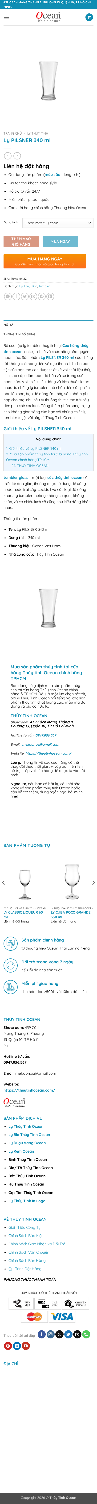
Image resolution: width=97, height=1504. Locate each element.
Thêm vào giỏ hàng (21, 241)
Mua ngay (60, 241)
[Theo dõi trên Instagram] (51, 1334)
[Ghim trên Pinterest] (42, 296)
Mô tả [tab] (8, 324)
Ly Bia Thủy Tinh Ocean (29, 1134)
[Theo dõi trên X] (59, 1334)
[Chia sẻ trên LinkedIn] (50, 296)
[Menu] (6, 17)
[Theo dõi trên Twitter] (68, 1334)
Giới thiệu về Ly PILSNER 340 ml (33, 448)
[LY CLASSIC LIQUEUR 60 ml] (25, 878)
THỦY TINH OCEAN (30, 465)
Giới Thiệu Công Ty (24, 1227)
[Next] (93, 892)
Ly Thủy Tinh (37, 133)
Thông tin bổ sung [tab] (19, 334)
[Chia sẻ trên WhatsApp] (8, 296)
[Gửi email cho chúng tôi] (77, 1334)
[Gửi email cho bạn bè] (33, 296)
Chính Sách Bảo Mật (25, 1235)
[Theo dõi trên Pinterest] (8, 1346)
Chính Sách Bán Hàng (27, 1260)
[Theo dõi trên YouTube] (26, 1346)
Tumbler (44, 286)
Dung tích (11, 222)
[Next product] (7, 155)
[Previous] (4, 892)
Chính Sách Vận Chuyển (28, 1252)
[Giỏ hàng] (89, 17)
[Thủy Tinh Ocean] (48, 17)
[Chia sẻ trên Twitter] (25, 296)
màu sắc (52, 174)
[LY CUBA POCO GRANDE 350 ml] (72, 878)
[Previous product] (17, 155)
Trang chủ (13, 133)
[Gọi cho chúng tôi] (86, 1334)
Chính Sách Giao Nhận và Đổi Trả (36, 1243)
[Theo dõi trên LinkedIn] (17, 1346)
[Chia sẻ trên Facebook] (16, 296)
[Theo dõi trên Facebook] (42, 1334)
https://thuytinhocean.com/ (48, 753)
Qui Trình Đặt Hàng (24, 1268)
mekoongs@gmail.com (40, 744)
